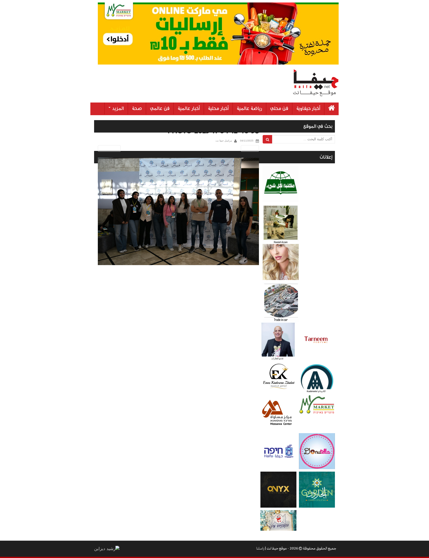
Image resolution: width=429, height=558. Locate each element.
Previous (108, 148)
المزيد (117, 108)
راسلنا (260, 548)
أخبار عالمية (189, 108)
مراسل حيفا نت (223, 140)
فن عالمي (160, 108)
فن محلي (279, 108)
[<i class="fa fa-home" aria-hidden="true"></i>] (331, 109)
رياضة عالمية (249, 108)
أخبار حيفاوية (308, 108)
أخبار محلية (218, 108)
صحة (137, 108)
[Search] (267, 139)
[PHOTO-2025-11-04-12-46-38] (178, 211)
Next (251, 148)
